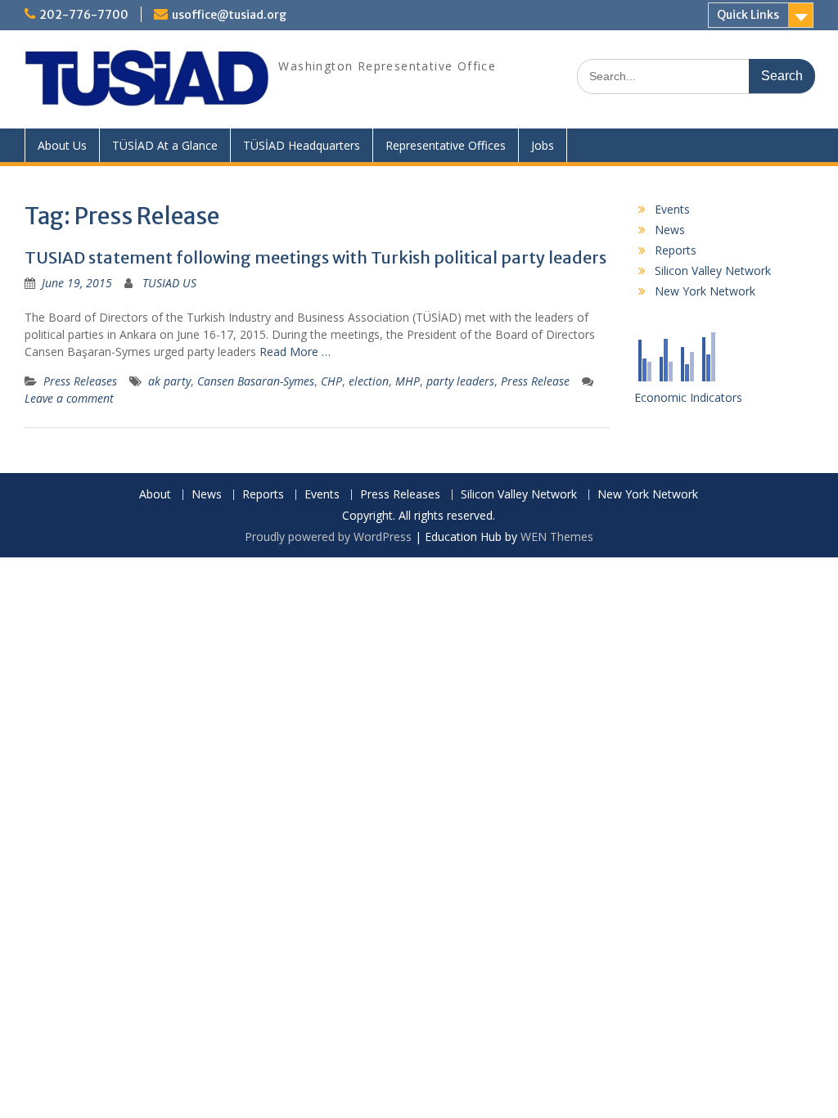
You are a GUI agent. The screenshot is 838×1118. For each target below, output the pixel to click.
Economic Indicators (688, 397)
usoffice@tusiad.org (229, 14)
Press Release (535, 381)
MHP (407, 381)
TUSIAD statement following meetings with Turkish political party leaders (315, 257)
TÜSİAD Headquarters (301, 145)
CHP (331, 381)
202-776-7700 (83, 14)
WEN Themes (556, 536)
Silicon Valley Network (713, 270)
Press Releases (80, 381)
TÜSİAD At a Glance (165, 145)
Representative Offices (445, 145)
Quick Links (748, 14)
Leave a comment (69, 398)
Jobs (542, 145)
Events (672, 209)
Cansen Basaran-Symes (255, 381)
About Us (62, 145)
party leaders (460, 381)
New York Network (705, 291)
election (369, 381)
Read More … (295, 351)
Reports (675, 250)
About (155, 494)
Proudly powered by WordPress (328, 536)
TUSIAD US (169, 283)
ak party (169, 381)
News (670, 229)
